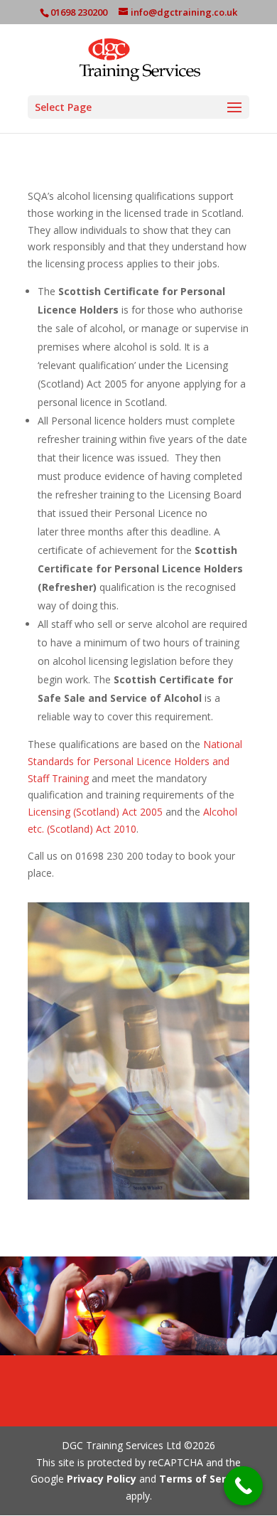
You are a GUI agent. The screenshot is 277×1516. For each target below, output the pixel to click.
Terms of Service (201, 1478)
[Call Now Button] (243, 1485)
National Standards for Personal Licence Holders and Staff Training (135, 761)
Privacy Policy (101, 1478)
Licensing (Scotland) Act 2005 (95, 811)
